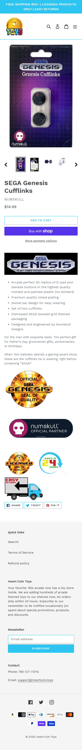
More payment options (41, 240)
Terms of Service (20, 552)
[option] (21, 164)
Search (13, 542)
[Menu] (75, 26)
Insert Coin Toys (46, 736)
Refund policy (18, 563)
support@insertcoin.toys (35, 680)
